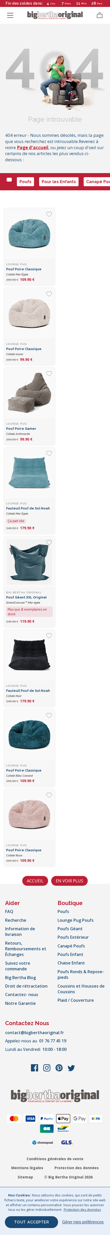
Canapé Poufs (71, 946)
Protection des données (76, 1167)
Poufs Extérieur (73, 937)
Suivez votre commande (17, 966)
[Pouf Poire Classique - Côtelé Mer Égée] (29, 234)
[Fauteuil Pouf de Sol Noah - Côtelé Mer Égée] (29, 473)
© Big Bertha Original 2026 (68, 1177)
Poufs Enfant (70, 954)
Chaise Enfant (71, 963)
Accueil (35, 881)
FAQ (9, 911)
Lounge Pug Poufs (76, 920)
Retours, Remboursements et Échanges (25, 948)
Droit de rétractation (26, 986)
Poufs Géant (70, 929)
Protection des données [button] (82, 1209)
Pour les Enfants (59, 181)
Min (84, 3)
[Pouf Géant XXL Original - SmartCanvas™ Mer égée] (29, 562)
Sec (100, 3)
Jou (53, 3)
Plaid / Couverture (76, 1000)
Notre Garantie (20, 1003)
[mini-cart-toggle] (100, 15)
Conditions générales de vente (55, 1158)
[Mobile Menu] (10, 15)
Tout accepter (31, 1222)
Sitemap (25, 1177)
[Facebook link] (35, 1070)
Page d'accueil (32, 147)
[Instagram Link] (47, 1070)
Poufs (25, 181)
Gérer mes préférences (83, 1222)
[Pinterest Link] (60, 1070)
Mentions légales (27, 1167)
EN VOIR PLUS (69, 881)
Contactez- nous (21, 994)
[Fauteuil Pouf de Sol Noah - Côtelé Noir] (29, 655)
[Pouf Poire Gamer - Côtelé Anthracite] (29, 393)
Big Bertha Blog (20, 977)
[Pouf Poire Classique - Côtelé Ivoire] (29, 313)
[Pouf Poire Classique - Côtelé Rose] (29, 815)
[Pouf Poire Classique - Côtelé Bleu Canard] (29, 735)
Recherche (15, 920)
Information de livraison (20, 931)
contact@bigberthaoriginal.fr (34, 1032)
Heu (68, 3)
